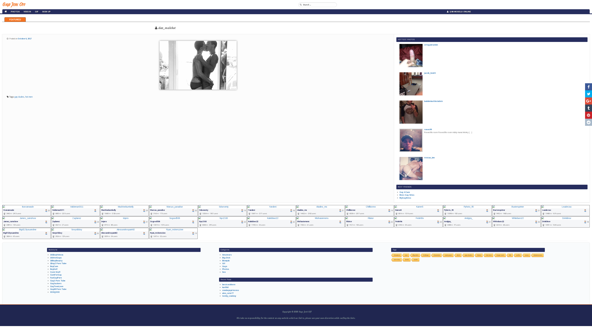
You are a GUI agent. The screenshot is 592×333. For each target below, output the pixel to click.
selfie (518, 255)
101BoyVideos (56, 255)
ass (406, 255)
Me (510, 255)
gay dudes (19, 97)
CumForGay (56, 275)
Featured (15, 19)
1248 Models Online (459, 11)
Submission (538, 255)
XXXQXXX (55, 292)
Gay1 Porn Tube (57, 281)
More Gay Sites (406, 195)
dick (458, 255)
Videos (27, 11)
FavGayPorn (56, 278)
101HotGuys (56, 258)
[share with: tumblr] (588, 108)
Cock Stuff (55, 272)
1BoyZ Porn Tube (58, 263)
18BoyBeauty (56, 260)
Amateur (397, 255)
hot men (29, 97)
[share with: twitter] (588, 93)
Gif (36, 11)
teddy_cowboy (229, 296)
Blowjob (226, 260)
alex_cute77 (227, 293)
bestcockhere (228, 284)
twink (407, 259)
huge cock (500, 255)
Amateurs (227, 255)
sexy (526, 255)
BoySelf (53, 269)
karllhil (225, 287)
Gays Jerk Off (13, 4)
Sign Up (46, 11)
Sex (224, 272)
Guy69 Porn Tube (58, 289)
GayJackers (56, 283)
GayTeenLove (56, 286)
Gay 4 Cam (404, 192)
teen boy (397, 259)
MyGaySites (405, 198)
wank (416, 259)
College (426, 255)
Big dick (415, 255)
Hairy (479, 255)
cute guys (448, 255)
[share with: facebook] (588, 86)
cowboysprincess (230, 290)
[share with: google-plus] (588, 101)
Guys (224, 266)
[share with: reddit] (588, 122)
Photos (15, 11)
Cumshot (437, 255)
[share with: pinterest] (588, 115)
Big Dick (226, 258)
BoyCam (54, 266)
